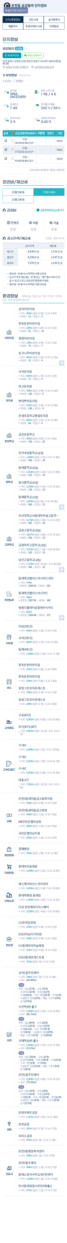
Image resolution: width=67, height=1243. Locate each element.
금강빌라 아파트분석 (44, 67)
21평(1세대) (18, 199)
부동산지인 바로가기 (16, 10)
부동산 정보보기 (34, 55)
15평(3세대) (18, 192)
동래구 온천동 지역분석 (17, 67)
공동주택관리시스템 (50, 210)
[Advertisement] (33, 1214)
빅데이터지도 (13, 55)
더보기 (61, 363)
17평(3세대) (48, 192)
